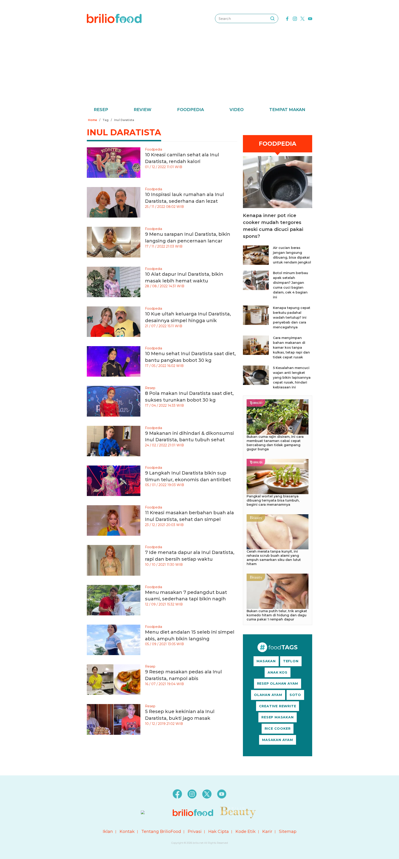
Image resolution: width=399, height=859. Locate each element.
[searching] (272, 18)
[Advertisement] (199, 71)
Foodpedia (190, 109)
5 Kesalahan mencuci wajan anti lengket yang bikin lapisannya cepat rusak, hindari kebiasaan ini (292, 377)
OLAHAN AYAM (268, 695)
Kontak (127, 831)
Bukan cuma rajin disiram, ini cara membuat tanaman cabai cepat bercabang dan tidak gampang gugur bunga (275, 443)
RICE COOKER (278, 728)
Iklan (108, 831)
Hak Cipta (218, 831)
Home (92, 120)
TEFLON (291, 661)
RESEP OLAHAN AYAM (277, 683)
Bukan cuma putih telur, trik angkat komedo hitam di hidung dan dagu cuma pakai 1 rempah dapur (277, 615)
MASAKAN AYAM (277, 740)
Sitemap (287, 831)
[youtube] (310, 18)
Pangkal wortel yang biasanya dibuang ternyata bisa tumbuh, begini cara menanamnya (273, 500)
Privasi (195, 831)
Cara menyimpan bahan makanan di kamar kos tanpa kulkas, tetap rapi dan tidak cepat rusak (291, 347)
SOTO (295, 695)
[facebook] (287, 18)
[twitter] (302, 18)
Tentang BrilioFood (161, 831)
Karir (267, 831)
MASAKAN (266, 661)
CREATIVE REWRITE (277, 706)
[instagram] (295, 18)
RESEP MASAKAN (277, 717)
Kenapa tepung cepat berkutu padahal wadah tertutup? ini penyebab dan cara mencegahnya (291, 317)
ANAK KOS (277, 672)
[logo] (114, 18)
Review (142, 109)
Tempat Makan (287, 109)
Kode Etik (246, 831)
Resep (101, 109)
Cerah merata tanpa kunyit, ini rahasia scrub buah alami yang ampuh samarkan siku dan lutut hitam (274, 557)
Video (237, 109)
